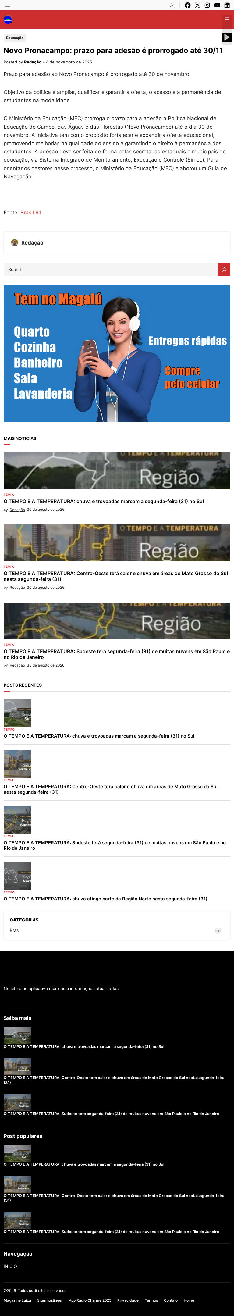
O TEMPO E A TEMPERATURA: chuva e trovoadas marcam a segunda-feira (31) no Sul (104, 501)
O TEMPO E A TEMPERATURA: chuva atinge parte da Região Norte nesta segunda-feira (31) (105, 899)
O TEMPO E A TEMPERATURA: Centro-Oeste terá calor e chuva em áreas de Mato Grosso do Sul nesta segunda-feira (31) (116, 576)
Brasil (15, 930)
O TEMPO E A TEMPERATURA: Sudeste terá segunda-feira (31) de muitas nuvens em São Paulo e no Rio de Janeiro (117, 654)
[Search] (224, 269)
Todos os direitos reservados (42, 1290)
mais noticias (20, 438)
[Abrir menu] (7, 5)
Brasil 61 (30, 212)
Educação (14, 37)
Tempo (9, 494)
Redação (32, 61)
